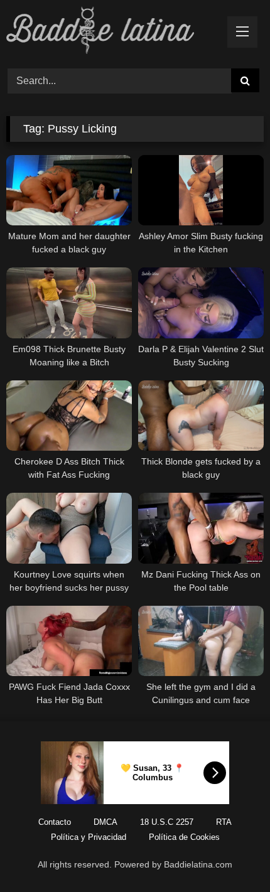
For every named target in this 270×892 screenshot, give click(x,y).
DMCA (105, 822)
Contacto (54, 822)
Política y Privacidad (88, 837)
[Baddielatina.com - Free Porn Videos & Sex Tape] (110, 32)
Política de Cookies (184, 837)
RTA (224, 822)
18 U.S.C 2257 (166, 822)
